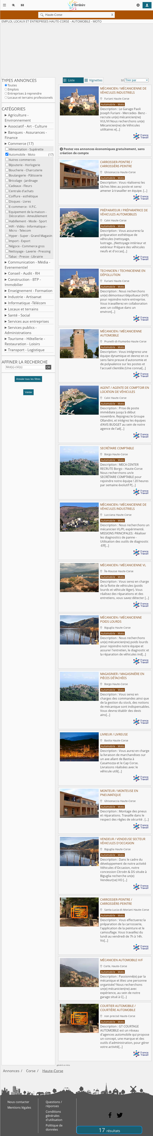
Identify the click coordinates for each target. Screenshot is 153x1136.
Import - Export (19, 241)
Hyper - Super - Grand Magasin (30, 236)
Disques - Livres (20, 201)
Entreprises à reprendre (25, 93)
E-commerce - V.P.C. (23, 207)
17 (109, 1130)
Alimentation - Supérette (26, 149)
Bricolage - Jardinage (23, 181)
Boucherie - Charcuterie (25, 170)
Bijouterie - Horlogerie (24, 165)
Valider (28, 392)
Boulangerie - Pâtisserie (25, 175)
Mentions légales (19, 1107)
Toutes (12, 85)
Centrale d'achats (21, 191)
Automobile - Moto (22, 154)
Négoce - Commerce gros (27, 246)
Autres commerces (22, 160)
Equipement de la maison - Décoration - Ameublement (28, 214)
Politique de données (54, 1127)
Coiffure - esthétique (23, 196)
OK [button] (48, 367)
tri (122, 80)
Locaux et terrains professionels (30, 98)
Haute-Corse (52, 1070)
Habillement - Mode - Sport (28, 221)
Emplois (13, 89)
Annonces (11, 1070)
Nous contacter (18, 1102)
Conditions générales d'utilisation (54, 1116)
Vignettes (93, 80)
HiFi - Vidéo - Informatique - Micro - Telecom (28, 228)
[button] (28, 380)
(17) (51, 154)
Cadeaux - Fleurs (20, 186)
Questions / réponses (54, 1104)
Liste (69, 80)
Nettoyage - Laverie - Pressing (30, 251)
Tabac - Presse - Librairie (26, 257)
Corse (31, 1070)
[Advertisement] (76, 50)
